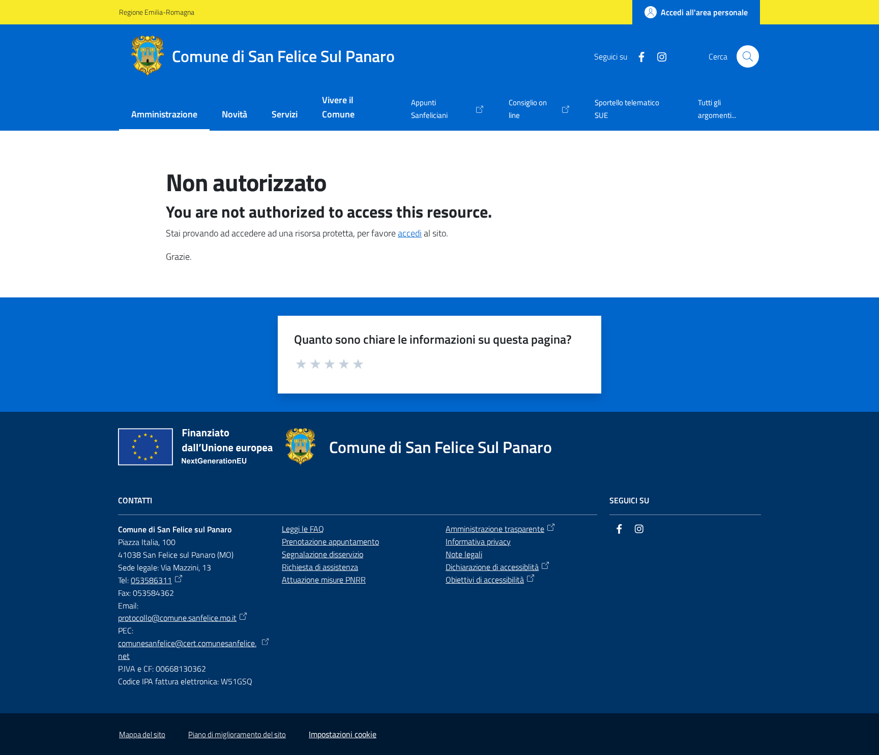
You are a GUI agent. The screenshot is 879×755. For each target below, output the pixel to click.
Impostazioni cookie (342, 734)
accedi (410, 233)
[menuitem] (164, 115)
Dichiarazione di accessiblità (492, 567)
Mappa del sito (142, 734)
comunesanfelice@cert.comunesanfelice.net (187, 649)
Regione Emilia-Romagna (156, 12)
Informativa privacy (478, 541)
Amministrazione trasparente (495, 529)
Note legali (464, 554)
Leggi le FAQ (303, 529)
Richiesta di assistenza (320, 567)
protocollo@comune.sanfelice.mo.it (177, 618)
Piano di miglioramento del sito (237, 734)
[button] (748, 56)
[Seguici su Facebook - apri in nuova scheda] (637, 56)
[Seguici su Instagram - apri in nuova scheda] (658, 56)
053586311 (151, 580)
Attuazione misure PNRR (324, 579)
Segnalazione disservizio (322, 554)
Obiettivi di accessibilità (485, 579)
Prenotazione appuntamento (330, 541)
